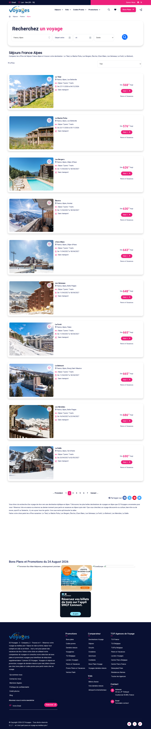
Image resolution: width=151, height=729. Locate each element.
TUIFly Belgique (117, 648)
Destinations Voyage (96, 639)
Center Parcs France (118, 664)
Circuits (91, 648)
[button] (115, 9)
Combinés (92, 660)
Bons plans (127, 10)
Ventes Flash (70, 672)
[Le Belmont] (31, 380)
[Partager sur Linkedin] (139, 498)
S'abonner (50, 705)
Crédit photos (14, 691)
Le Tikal (58, 77)
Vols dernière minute (95, 686)
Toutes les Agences (118, 676)
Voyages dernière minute (97, 668)
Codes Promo (79, 10)
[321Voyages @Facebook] (138, 2)
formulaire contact (122, 703)
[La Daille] (31, 462)
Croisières (92, 652)
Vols (67, 10)
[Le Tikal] (31, 91)
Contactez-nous (15, 679)
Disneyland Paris (117, 668)
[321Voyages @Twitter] (141, 2)
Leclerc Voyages (72, 660)
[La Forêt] (31, 339)
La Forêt (58, 324)
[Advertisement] (70, 535)
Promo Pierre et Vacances (75, 668)
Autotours (92, 656)
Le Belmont (59, 366)
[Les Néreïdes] (31, 421)
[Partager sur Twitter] (129, 498)
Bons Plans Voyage (95, 664)
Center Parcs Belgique (119, 660)
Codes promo (71, 644)
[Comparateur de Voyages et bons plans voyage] (19, 9)
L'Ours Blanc (60, 242)
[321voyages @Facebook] (129, 724)
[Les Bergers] (31, 174)
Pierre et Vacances (73, 664)
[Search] (108, 10)
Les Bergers (60, 159)
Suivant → (94, 493)
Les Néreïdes (60, 407)
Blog (11, 695)
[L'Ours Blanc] (31, 256)
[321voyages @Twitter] (135, 724)
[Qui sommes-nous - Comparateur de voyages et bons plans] (19, 636)
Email (13, 2)
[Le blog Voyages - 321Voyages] (140, 724)
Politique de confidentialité (19, 687)
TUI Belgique (70, 656)
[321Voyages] (10, 16)
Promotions (93, 10)
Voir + (125, 91)
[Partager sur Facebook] (125, 498)
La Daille (58, 448)
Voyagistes (70, 652)
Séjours (58, 10)
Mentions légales (15, 683)
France (22, 16)
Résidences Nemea (118, 672)
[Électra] (31, 215)
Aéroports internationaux (97, 690)
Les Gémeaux (60, 283)
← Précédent (58, 493)
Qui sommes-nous (15, 675)
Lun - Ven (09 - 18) (28, 2)
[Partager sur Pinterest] (134, 498)
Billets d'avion (93, 682)
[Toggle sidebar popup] (140, 10)
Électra (58, 201)
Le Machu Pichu (61, 118)
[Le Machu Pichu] (31, 132)
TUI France (115, 639)
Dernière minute (71, 648)
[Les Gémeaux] (31, 297)
